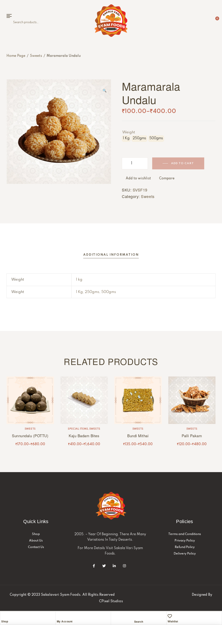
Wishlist (173, 621)
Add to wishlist (138, 178)
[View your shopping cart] (213, 20)
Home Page (16, 56)
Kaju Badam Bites (84, 435)
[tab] (111, 255)
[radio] (126, 138)
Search (11, 22)
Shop (4, 621)
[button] (104, 89)
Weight (128, 132)
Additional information (111, 254)
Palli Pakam (192, 435)
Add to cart (182, 163)
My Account (65, 621)
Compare (167, 178)
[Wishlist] (170, 616)
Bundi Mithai (138, 435)
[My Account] (59, 616)
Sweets (36, 56)
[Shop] (3, 616)
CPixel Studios (111, 601)
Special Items (78, 429)
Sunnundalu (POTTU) (30, 435)
